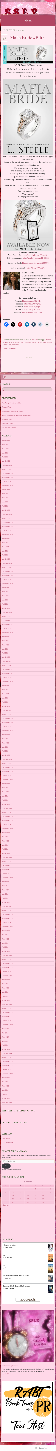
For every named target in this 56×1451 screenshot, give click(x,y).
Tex (4, 1265)
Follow (6, 1166)
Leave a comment (9, 348)
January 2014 (6, 1057)
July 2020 (5, 739)
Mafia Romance (37, 342)
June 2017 (5, 890)
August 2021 (6, 685)
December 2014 (7, 1012)
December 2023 (7, 571)
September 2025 (7, 485)
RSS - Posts (6, 1138)
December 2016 (7, 914)
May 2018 (5, 845)
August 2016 (6, 931)
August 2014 (6, 1029)
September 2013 (7, 1074)
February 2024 (7, 563)
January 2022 (6, 665)
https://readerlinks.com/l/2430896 (35, 263)
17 (50, 1195)
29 (35, 1202)
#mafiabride (6, 342)
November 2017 (7, 869)
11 (5, 1195)
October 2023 (6, 579)
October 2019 (6, 775)
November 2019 (7, 771)
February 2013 (7, 1102)
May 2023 (5, 600)
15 (35, 1195)
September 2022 (7, 632)
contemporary (15, 342)
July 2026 (5, 445)
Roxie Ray (8, 1278)
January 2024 (6, 567)
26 (13, 1202)
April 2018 (5, 849)
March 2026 (6, 461)
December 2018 (7, 816)
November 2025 (7, 477)
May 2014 (5, 1041)
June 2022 (5, 645)
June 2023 (5, 596)
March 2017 (6, 902)
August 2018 (6, 833)
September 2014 (7, 1025)
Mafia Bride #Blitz (27, 38)
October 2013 (6, 1070)
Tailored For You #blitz (9, 427)
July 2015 (5, 984)
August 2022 (6, 637)
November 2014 (7, 1016)
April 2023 (5, 604)
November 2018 (7, 820)
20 (20, 1199)
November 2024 (7, 526)
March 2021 (6, 706)
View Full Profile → (8, 1374)
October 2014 (6, 1020)
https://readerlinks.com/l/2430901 (35, 255)
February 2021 (7, 710)
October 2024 (6, 530)
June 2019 (5, 792)
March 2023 (6, 608)
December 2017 (7, 865)
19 (13, 1199)
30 (43, 1202)
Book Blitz (34, 340)
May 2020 (5, 747)
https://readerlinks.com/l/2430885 (36, 258)
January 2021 (6, 714)
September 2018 (7, 828)
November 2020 (7, 722)
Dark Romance (26, 342)
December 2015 (7, 963)
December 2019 (7, 767)
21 (28, 1199)
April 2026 (5, 457)
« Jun (4, 1205)
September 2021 (7, 682)
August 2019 (6, 783)
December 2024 (7, 522)
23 (43, 1199)
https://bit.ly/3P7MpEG (36, 268)
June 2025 (5, 498)
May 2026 (5, 453)
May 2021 (5, 698)
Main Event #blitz (7, 423)
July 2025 (5, 494)
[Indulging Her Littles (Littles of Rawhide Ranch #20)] (50, 1252)
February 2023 (7, 612)
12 (13, 1195)
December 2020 (7, 718)
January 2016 (6, 959)
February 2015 (7, 1004)
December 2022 (7, 620)
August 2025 (6, 489)
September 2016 (7, 927)
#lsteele (48, 340)
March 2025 (6, 510)
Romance (15, 344)
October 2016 (6, 922)
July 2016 (5, 935)
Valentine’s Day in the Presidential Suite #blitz (16, 415)
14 (28, 1195)
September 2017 (7, 878)
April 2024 (5, 555)
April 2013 (5, 1094)
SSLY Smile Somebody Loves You (18, 1111)
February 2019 (7, 808)
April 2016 (5, 947)
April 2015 (5, 996)
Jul (4, 37)
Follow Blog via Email (14, 1151)
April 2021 (5, 702)
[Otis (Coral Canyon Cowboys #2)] (50, 1262)
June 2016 (5, 939)
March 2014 (6, 1049)
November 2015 (7, 967)
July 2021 (5, 690)
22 (35, 1199)
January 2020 (6, 763)
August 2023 (6, 587)
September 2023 (7, 583)
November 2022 (7, 624)
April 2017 (5, 898)
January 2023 (6, 616)
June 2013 (5, 1086)
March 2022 (6, 657)
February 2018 (7, 857)
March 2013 (6, 1098)
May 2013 (5, 1090)
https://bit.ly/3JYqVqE (32, 304)
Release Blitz (7, 344)
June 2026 (5, 449)
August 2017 (6, 882)
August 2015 (6, 980)
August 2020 (6, 735)
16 (43, 1195)
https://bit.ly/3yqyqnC (32, 307)
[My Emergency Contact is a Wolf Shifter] (50, 1281)
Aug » (8, 1205)
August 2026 (6, 440)
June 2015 (5, 988)
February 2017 (7, 906)
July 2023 (5, 592)
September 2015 (7, 976)
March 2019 (6, 804)
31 (50, 1202)
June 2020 (5, 743)
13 (20, 1195)
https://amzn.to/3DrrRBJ (31, 301)
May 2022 (5, 649)
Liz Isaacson (9, 1257)
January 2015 (6, 1008)
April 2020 (5, 751)
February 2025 (7, 514)
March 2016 (6, 951)
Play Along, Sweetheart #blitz (11, 403)
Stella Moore (9, 1247)
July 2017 (5, 886)
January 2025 (6, 518)
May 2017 (5, 894)
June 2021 (5, 694)
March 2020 (6, 755)
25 (5, 1202)
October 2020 (6, 726)
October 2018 (6, 824)
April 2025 (5, 506)
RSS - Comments (7, 1143)
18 (5, 1199)
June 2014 (5, 1037)
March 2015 (6, 1000)
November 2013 (7, 1065)
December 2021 (7, 669)
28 (28, 1202)
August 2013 (6, 1078)
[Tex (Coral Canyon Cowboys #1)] (50, 1272)
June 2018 (5, 841)
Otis (4, 1255)
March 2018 (6, 853)
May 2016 (5, 943)
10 (50, 1192)
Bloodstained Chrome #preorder (12, 411)
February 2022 (7, 661)
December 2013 (7, 1061)
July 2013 (5, 1082)
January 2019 (6, 812)
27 (20, 1202)
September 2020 (7, 730)
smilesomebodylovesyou (10, 1366)
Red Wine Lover (7, 419)
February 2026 (7, 465)
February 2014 (7, 1053)
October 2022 (6, 628)
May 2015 (5, 992)
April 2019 (5, 800)
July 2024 (5, 543)
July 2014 (5, 1033)
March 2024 (6, 559)
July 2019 (5, 788)
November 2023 (7, 575)
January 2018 (6, 861)
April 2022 (5, 653)
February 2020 (7, 759)
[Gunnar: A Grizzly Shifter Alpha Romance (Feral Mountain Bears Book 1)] (50, 1293)
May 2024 (5, 551)
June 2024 (5, 547)
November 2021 (7, 673)
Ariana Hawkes (9, 1288)
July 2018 (5, 837)
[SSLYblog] (23, 8)
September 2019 (7, 780)
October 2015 (6, 971)
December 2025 (7, 473)
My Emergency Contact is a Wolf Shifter (16, 1276)
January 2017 (6, 910)
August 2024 (6, 538)
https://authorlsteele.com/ (32, 312)
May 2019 (5, 796)
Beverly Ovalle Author (14, 1122)
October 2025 (6, 481)
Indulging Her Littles (9, 1245)
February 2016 (7, 955)
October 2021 (6, 677)
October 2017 (6, 873)
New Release (47, 342)
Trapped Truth (6, 407)
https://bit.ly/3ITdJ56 (32, 310)
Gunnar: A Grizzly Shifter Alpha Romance (16, 1286)
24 (50, 1199)
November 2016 (7, 918)
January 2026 (6, 469)
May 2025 (5, 502)
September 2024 (7, 534)
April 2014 (5, 1045)
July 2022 (5, 641)
